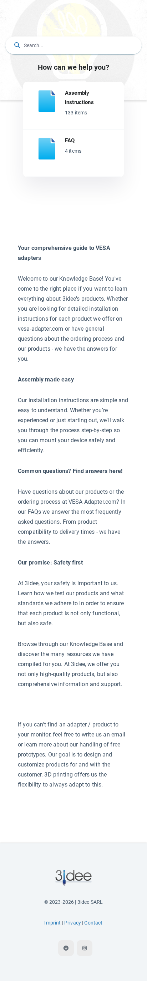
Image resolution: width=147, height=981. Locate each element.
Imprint (52, 923)
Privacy (72, 923)
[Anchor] (96, 101)
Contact (93, 923)
